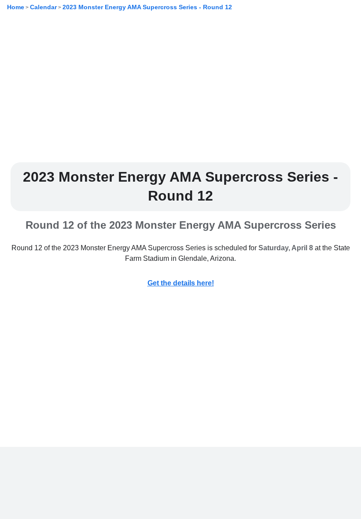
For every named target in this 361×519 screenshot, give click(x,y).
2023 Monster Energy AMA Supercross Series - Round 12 (147, 7)
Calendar (43, 7)
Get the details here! (180, 283)
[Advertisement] (180, 93)
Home (15, 7)
